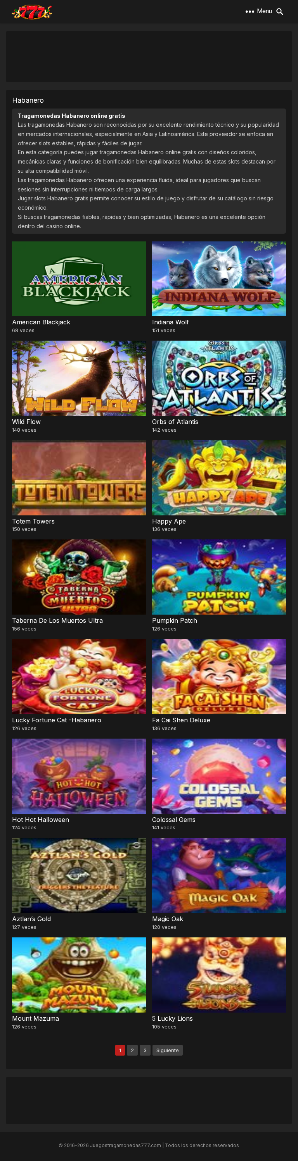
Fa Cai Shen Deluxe (181, 720)
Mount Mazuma (35, 1018)
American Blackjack (41, 322)
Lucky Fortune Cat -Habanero (56, 720)
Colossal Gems (174, 819)
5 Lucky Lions (172, 1018)
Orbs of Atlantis (175, 421)
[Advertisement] (149, 56)
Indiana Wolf (170, 322)
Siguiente (167, 1050)
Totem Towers (33, 521)
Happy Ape (169, 521)
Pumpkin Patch (174, 620)
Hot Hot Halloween (40, 819)
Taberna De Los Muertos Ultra (57, 620)
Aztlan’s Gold (31, 919)
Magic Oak (167, 919)
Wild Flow (26, 421)
